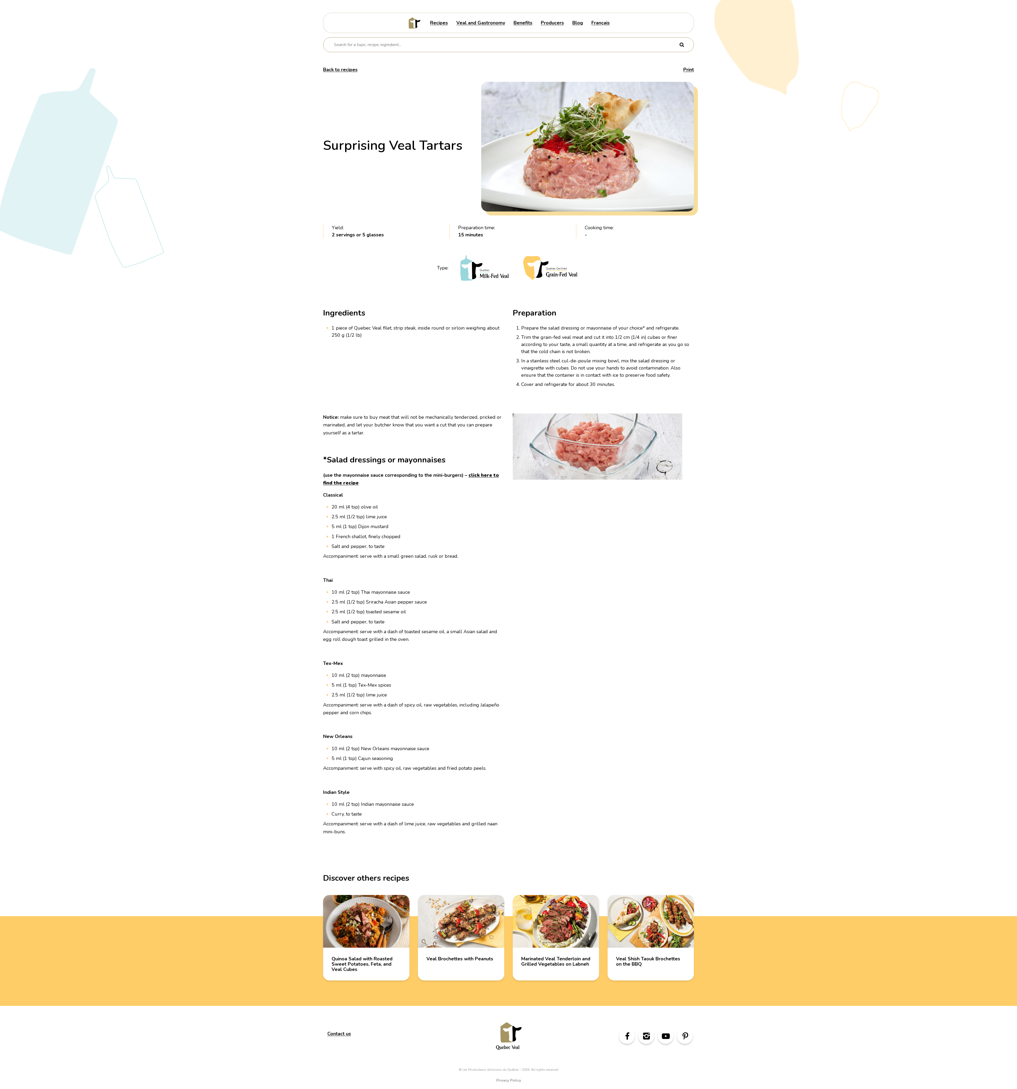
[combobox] (505, 45)
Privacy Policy (508, 1080)
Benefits (523, 23)
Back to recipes (340, 69)
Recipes (439, 23)
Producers (552, 23)
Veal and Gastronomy (480, 23)
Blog (577, 23)
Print (688, 69)
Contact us (339, 1033)
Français (600, 23)
